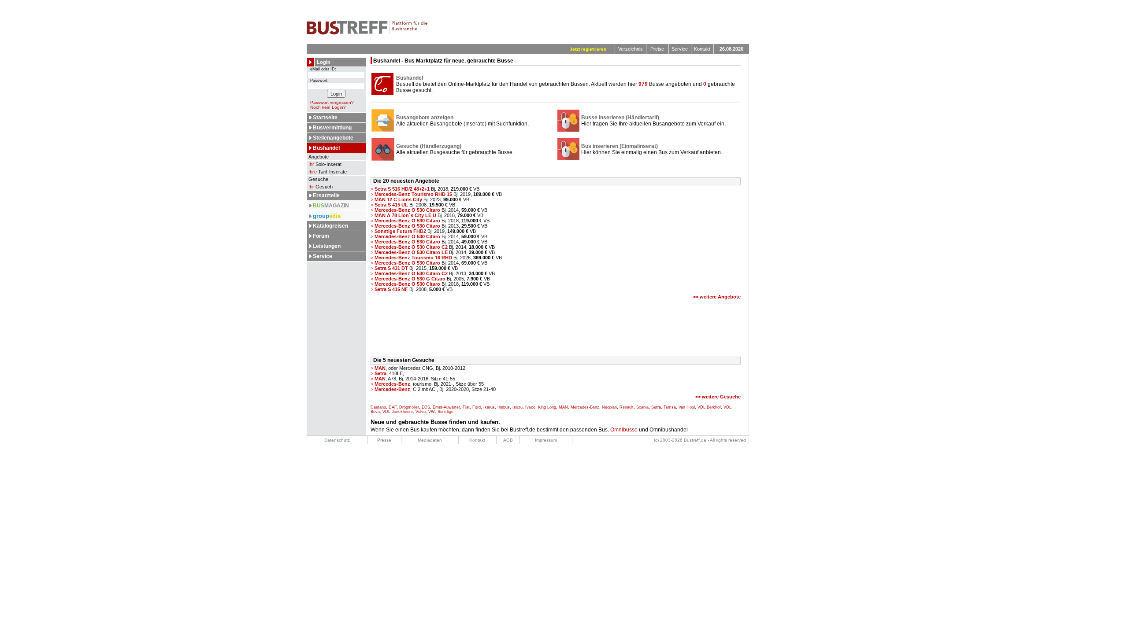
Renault (627, 407)
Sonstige (445, 411)
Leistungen (327, 246)
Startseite (325, 117)
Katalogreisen (330, 226)
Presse (384, 440)
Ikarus (489, 407)
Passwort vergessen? (332, 102)
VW (431, 411)
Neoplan (609, 407)
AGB (508, 440)
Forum (321, 236)
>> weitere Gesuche (718, 396)
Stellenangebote (333, 138)
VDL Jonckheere (397, 411)
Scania (642, 407)
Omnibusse (624, 430)
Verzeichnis (630, 49)
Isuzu (517, 407)
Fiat (466, 407)
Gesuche (317, 179)
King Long (547, 407)
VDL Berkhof (709, 407)
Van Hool (687, 407)
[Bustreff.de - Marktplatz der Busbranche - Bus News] (367, 33)
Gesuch (320, 186)
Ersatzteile (326, 195)
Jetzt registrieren (588, 49)
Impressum (546, 440)
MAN (563, 407)
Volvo (421, 411)
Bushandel (326, 148)
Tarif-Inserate (327, 171)
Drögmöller (409, 407)
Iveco (530, 407)
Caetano (378, 407)
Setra (656, 407)
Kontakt (702, 49)
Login (323, 62)
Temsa (670, 407)
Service (680, 49)
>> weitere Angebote (717, 296)
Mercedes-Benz (585, 407)
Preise (657, 49)
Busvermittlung (332, 128)
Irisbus (503, 407)
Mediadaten (430, 440)
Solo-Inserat (324, 164)
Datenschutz (337, 440)
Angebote (318, 156)
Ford (476, 407)
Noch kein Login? (328, 107)
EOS (426, 407)
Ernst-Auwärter (446, 407)
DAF (393, 407)
